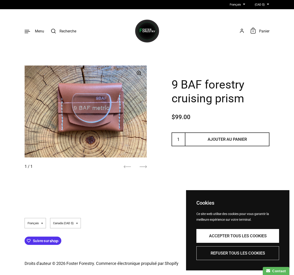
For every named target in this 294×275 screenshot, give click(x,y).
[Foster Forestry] (147, 31)
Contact (278, 271)
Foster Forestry (80, 263)
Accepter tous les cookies (238, 235)
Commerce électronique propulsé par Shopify (137, 263)
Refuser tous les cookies (238, 253)
